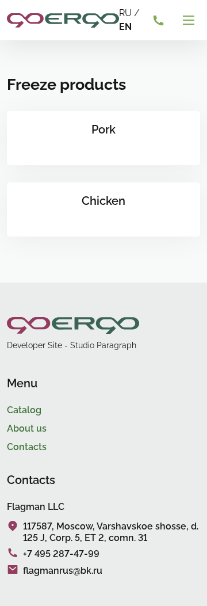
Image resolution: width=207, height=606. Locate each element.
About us (27, 428)
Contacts (27, 446)
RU (125, 12)
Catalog (24, 410)
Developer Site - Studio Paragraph (71, 345)
